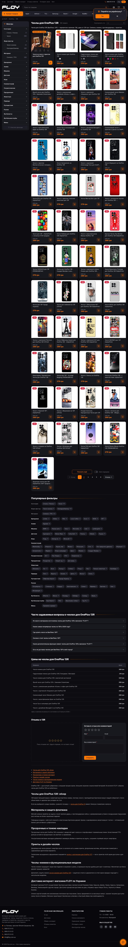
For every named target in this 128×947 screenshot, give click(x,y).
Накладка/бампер (13, 48)
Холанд (85, 596)
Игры (33, 539)
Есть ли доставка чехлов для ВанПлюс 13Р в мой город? (53, 649)
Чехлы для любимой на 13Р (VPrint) (66, 305)
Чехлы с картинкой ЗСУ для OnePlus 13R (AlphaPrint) (90, 341)
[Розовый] (108, 59)
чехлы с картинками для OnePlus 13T (79, 854)
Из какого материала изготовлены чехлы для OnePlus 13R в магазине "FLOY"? (60, 621)
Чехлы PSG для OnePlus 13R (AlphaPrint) (90, 447)
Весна (82, 573)
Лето (45, 573)
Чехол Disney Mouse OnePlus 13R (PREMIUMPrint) (114, 447)
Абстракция (37, 590)
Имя (86, 734)
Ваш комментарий (90, 742)
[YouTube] (115, 927)
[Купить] (74, 63)
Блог (53, 1)
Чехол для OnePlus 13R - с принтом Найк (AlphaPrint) (113, 376)
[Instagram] (101, 927)
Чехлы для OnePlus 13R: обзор (43, 770)
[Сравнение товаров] (114, 7)
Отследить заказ (45, 1)
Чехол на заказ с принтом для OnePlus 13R (41, 55)
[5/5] (98, 729)
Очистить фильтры (16, 127)
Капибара (114, 568)
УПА (66, 556)
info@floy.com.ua (10, 937)
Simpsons (48, 546)
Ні (117, 16)
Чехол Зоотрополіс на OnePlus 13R (64, 164)
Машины (34, 529)
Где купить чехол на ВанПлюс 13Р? (45, 632)
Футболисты (35, 596)
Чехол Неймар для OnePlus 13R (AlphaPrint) (66, 235)
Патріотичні (76, 556)
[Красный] (113, 59)
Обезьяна (36, 568)
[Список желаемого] (119, 7)
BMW (45, 529)
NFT (103, 519)
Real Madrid (50, 601)
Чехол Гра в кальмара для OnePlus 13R (66, 128)
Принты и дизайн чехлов (41, 777)
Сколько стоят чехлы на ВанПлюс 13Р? (46, 638)
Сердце (60, 586)
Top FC (85, 601)
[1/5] (85, 729)
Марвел (49, 551)
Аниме (33, 524)
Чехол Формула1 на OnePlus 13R (114, 164)
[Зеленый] (110, 59)
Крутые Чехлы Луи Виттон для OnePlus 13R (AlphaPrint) (114, 235)
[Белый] (60, 59)
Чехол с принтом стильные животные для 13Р (66, 199)
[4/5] (95, 729)
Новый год (60, 561)
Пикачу (83, 534)
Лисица (62, 568)
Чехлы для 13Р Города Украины (40, 305)
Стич (90, 546)
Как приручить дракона (105, 546)
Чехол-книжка (11, 45)
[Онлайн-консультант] (123, 942)
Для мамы (72, 561)
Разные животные (100, 568)
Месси (56, 596)
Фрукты (54, 573)
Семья (84, 586)
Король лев (60, 546)
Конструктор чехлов (78, 927)
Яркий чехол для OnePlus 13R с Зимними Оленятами (42, 93)
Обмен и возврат (20, 1)
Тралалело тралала (49, 606)
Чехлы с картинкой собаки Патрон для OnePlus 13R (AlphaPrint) (90, 270)
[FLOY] (10, 7)
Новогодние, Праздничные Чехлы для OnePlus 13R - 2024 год (42, 376)
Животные (34, 565)
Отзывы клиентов (32, 1)
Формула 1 (120, 546)
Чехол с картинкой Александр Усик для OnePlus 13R (90, 164)
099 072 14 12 (111, 1)
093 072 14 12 (8, 934)
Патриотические (36, 556)
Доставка (10, 1)
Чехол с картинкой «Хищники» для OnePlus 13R (90, 93)
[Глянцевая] (84, 59)
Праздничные (35, 561)
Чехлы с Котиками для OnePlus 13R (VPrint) (64, 447)
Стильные (50, 586)
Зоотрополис (37, 551)
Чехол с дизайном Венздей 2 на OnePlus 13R (90, 128)
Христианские (72, 586)
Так (102, 16)
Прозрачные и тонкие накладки (44, 775)
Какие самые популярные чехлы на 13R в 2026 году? (51, 626)
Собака (71, 568)
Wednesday (37, 546)
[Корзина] (124, 7)
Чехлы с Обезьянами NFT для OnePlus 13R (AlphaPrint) (90, 305)
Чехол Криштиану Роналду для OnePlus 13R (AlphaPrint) (114, 270)
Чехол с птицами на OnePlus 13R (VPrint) (42, 447)
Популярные (37, 586)
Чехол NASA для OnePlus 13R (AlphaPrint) (114, 305)
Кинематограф (36, 543)
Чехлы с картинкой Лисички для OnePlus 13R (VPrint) (42, 341)
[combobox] (63, 7)
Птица (80, 568)
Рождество (47, 561)
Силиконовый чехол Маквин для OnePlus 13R (114, 93)
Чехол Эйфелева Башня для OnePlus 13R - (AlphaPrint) (66, 341)
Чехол (9, 36)
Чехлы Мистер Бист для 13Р (90, 198)
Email (106, 734)
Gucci (86, 519)
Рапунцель (81, 546)
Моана (70, 546)
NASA (95, 519)
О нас (4, 1)
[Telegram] (110, 927)
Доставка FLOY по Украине (42, 782)
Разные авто (56, 529)
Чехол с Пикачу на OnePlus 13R (90, 376)
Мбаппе (46, 596)
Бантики (103, 586)
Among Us (56, 539)
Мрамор (93, 586)
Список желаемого (78, 918)
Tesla (66, 529)
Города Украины (65, 578)
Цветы (73, 573)
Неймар (75, 596)
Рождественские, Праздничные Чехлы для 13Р (90, 411)
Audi (86, 529)
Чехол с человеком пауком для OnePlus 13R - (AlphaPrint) (114, 199)
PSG (60, 601)
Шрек (72, 551)
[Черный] (57, 59)
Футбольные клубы (37, 601)
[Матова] (81, 59)
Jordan (46, 519)
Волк (53, 568)
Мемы (33, 606)
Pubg (45, 539)
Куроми (46, 524)
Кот (45, 568)
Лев (88, 568)
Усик (112, 586)
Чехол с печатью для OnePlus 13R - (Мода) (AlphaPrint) (112, 412)
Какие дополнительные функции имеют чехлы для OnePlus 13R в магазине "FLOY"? (62, 644)
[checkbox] (5, 33)
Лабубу (93, 534)
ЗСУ (47, 556)
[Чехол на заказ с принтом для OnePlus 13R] (50, 63)
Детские (34, 534)
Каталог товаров (12, 14)
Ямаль (94, 596)
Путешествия (35, 578)
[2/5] (88, 729)
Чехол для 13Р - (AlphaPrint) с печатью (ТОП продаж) (42, 235)
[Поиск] (106, 7)
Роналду (65, 596)
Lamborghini (97, 529)
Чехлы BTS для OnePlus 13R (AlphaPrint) (42, 199)
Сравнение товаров (78, 921)
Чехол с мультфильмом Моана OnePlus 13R (89, 235)
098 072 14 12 (8, 931)
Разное (33, 583)
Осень (91, 573)
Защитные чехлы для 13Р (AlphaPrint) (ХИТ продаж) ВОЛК (41, 483)
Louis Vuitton (75, 519)
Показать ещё (82, 472)
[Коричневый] (115, 59)
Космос (64, 573)
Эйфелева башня (49, 578)
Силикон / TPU (11, 57)
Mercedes (77, 529)
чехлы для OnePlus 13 (77, 804)
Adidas (56, 519)
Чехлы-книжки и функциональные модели (47, 779)
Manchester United (72, 601)
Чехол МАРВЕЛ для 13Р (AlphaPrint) (113, 341)
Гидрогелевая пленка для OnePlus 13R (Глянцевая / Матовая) (89, 55)
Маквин (82, 551)
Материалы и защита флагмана (43, 772)
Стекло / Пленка (12, 33)
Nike (64, 519)
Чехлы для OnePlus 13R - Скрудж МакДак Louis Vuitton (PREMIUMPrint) (65, 270)
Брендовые (35, 519)
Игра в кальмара (61, 551)
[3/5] (92, 729)
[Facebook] (106, 927)
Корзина (74, 915)
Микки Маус (60, 534)
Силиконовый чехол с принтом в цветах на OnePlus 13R (114, 129)
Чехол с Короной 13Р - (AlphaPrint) (40, 411)
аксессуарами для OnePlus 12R (60, 873)
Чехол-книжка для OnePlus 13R (66, 55)
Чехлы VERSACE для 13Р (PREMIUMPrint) (41, 270)
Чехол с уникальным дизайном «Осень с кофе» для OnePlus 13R (66, 93)
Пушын (102, 534)
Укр (119, 1)
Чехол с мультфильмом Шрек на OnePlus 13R (41, 128)
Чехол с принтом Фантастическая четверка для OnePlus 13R (41, 164)
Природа (34, 573)
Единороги (47, 534)
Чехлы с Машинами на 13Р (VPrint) (66, 411)
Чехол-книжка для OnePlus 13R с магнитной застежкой (114, 55)
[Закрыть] (124, 10)
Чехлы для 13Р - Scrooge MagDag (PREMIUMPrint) (65, 376)
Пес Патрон (56, 556)
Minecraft (68, 539)
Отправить (90, 758)
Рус (123, 1)
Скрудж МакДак (94, 551)
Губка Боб (72, 534)
